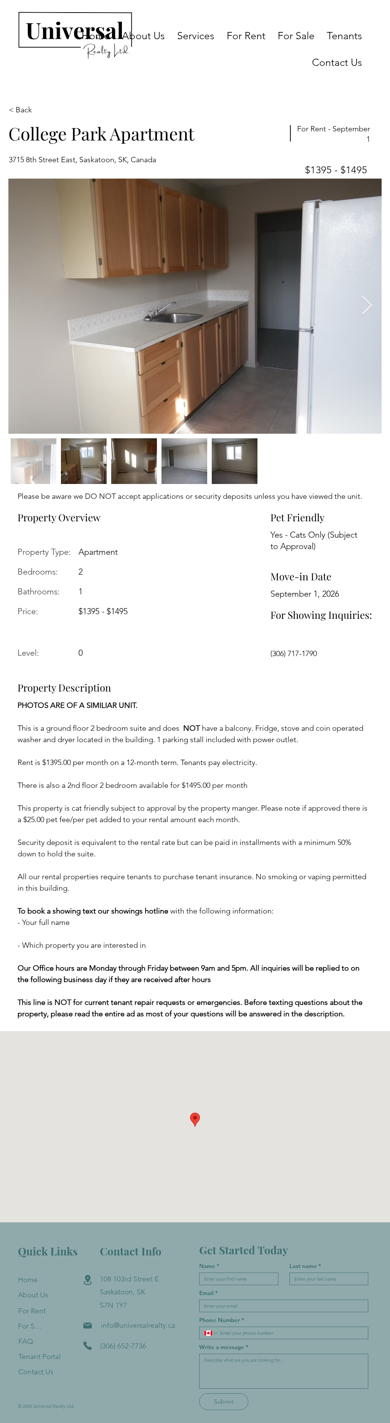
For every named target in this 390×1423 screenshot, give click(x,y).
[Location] (87, 1280)
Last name (305, 1266)
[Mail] (87, 1326)
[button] (195, 36)
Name (209, 1266)
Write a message (223, 1347)
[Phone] (87, 1346)
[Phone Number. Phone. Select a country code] (211, 1333)
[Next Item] (367, 306)
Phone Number (221, 1320)
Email (208, 1293)
